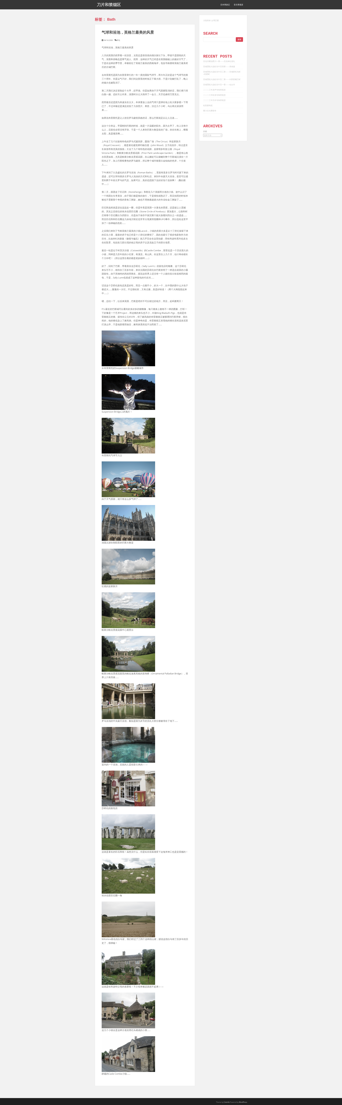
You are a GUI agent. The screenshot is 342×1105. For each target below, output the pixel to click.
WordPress (243, 1102)
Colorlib (227, 1102)
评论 (118, 40)
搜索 (239, 39)
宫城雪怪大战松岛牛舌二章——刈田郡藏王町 (222, 79)
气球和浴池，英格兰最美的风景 (128, 32)
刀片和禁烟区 (109, 4)
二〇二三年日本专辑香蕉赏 (214, 100)
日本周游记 (225, 5)
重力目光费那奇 (209, 110)
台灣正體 (215, 20)
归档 (205, 131)
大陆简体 (207, 20)
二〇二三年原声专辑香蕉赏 (214, 89)
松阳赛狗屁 (208, 105)
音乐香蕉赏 (238, 5)
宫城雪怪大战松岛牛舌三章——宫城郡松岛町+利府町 (222, 72)
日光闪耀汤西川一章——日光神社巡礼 (219, 61)
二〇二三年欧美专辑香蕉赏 (214, 95)
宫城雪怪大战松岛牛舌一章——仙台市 (219, 84)
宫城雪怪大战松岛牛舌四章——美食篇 (219, 66)
